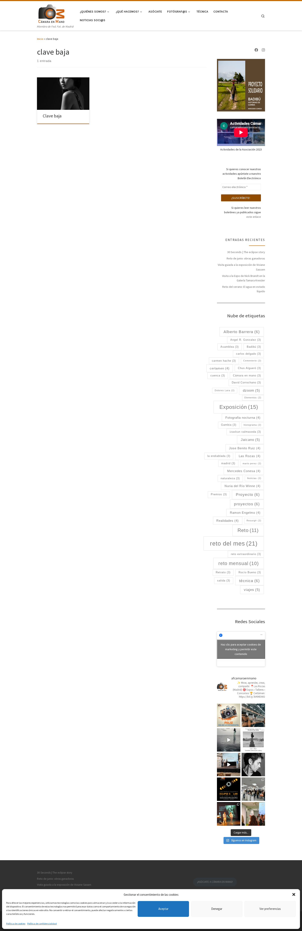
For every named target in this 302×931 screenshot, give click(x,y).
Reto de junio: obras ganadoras (246, 258)
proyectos (247, 504)
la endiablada (218, 455)
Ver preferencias (270, 909)
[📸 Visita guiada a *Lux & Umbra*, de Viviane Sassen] (228, 740)
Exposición (238, 407)
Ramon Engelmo (245, 512)
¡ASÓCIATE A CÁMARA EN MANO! (215, 882)
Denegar (216, 909)
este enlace (253, 217)
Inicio (40, 39)
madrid (228, 463)
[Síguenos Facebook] (256, 50)
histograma (252, 425)
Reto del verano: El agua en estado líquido (243, 289)
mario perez (252, 463)
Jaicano (250, 440)
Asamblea (229, 346)
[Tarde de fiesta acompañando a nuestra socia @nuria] (253, 814)
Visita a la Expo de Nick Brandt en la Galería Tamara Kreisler (243, 278)
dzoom (251, 390)
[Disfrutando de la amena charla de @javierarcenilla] (228, 814)
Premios (219, 494)
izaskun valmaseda (245, 431)
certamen (219, 368)
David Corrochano (246, 382)
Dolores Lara (225, 390)
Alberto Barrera (242, 332)
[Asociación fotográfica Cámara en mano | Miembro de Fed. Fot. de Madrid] (51, 12)
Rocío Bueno (250, 572)
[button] (294, 894)
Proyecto (248, 494)
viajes (252, 590)
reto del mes (234, 543)
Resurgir (254, 520)
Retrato (223, 572)
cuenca (217, 375)
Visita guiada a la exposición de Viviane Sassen (241, 267)
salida (223, 580)
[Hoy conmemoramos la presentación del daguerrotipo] (228, 715)
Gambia (228, 424)
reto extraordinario (246, 554)
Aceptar (163, 909)
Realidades (227, 520)
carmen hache (224, 360)
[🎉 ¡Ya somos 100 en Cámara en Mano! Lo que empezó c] (228, 764)
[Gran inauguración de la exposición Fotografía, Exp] (253, 789)
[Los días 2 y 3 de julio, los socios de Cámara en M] (253, 740)
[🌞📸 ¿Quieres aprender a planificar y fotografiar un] (228, 789)
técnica (249, 581)
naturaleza (230, 478)
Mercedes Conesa (244, 471)
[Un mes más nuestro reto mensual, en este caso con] (253, 715)
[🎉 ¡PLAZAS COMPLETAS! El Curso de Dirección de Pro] (253, 764)
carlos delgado (248, 353)
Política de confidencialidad (42, 923)
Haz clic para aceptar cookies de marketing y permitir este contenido (241, 649)
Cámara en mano (247, 375)
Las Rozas (250, 456)
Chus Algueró (249, 368)
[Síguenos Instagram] (263, 50)
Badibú (254, 346)
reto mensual (238, 563)
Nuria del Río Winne (243, 486)
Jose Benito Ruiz (245, 448)
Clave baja (52, 116)
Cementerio (252, 360)
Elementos (252, 397)
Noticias (254, 478)
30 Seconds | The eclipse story (246, 252)
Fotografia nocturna (243, 417)
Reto (248, 530)
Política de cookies (15, 923)
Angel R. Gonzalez (245, 339)
